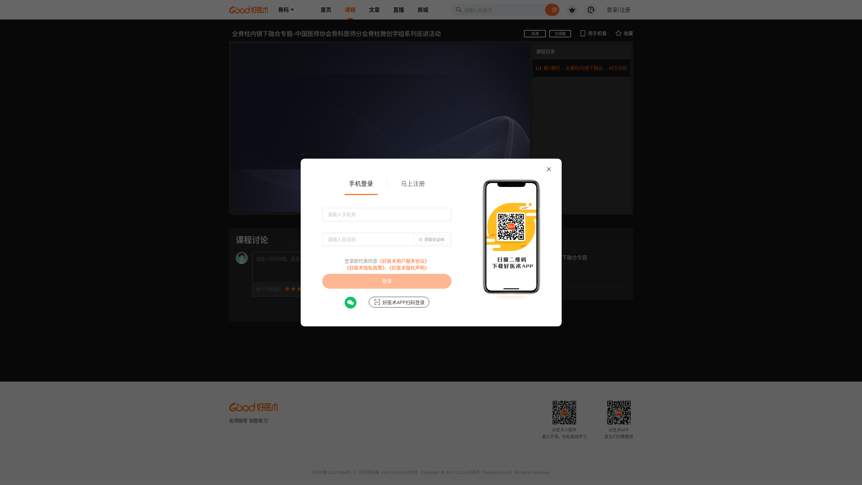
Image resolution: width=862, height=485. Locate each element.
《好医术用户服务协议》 (403, 261)
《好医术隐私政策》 (364, 267)
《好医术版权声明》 (409, 267)
